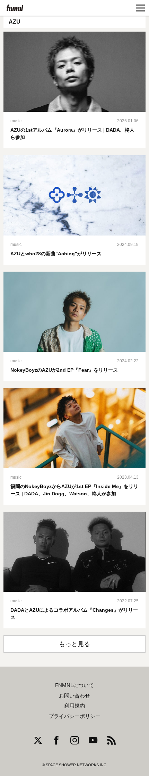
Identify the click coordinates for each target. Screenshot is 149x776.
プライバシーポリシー (74, 716)
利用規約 (74, 706)
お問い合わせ (74, 696)
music (15, 121)
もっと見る (74, 644)
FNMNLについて (74, 685)
